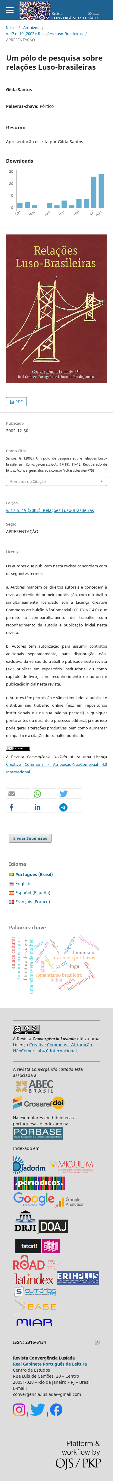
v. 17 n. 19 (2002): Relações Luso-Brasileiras (44, 33)
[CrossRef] (38, 1107)
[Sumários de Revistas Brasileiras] (35, 1295)
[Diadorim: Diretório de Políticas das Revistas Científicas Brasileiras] (30, 1173)
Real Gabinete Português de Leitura (50, 1364)
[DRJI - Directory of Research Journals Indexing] (25, 1231)
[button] (18, 794)
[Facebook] (56, 1414)
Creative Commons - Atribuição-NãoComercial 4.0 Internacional (53, 1048)
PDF (18, 401)
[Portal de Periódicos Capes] (39, 1188)
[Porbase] (38, 1138)
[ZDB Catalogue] (51, 1251)
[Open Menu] (10, 10)
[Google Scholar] (34, 1205)
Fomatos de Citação (28, 481)
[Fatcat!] (28, 1251)
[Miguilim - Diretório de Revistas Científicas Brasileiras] (71, 1173)
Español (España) (32, 892)
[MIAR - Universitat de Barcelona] (34, 1326)
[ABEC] (35, 1092)
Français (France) (32, 902)
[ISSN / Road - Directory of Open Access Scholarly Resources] (37, 1268)
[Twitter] (37, 1414)
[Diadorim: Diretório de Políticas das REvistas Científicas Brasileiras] (69, 1205)
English (22, 883)
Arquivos (31, 27)
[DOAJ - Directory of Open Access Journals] (53, 1231)
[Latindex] (34, 1283)
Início (11, 27)
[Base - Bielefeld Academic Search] (35, 1314)
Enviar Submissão (30, 838)
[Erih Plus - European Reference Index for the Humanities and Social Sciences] (78, 1283)
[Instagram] (19, 1414)
